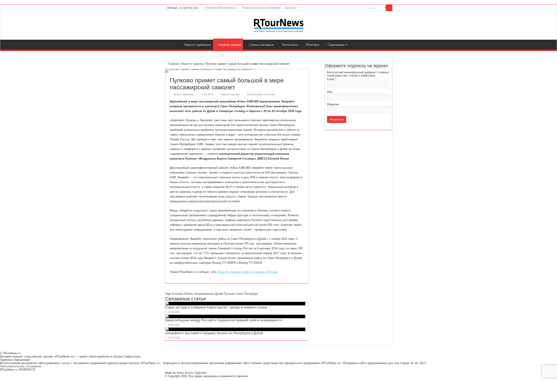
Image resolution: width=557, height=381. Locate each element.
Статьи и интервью (261, 44)
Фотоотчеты (290, 44)
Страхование (336, 44)
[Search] (389, 8)
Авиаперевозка (204, 293)
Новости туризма (229, 44)
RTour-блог (313, 44)
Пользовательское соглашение (261, 7)
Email (331, 79)
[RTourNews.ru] (278, 24)
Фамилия (333, 104)
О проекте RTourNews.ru (220, 7)
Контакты (291, 7)
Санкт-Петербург (247, 293)
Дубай (219, 293)
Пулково (229, 293)
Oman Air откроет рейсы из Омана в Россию (247, 272)
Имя (329, 92)
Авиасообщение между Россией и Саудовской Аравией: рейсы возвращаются (223, 320)
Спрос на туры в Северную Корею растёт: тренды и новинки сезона (216, 307)
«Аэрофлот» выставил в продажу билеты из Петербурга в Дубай (214, 333)
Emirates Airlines (182, 293)
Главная (172, 44)
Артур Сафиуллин (183, 94)
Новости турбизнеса (197, 44)
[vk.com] (360, 8)
